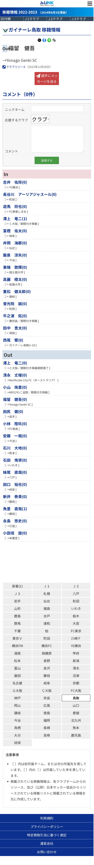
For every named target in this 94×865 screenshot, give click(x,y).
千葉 (17, 630)
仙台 (46, 601)
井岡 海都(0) (15, 242)
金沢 (46, 668)
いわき (76, 608)
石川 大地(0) (15, 448)
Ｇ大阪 (17, 690)
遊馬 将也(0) (15, 206)
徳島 (46, 712)
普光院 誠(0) (15, 303)
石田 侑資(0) (15, 460)
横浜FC (46, 645)
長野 (46, 660)
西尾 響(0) (13, 340)
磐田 (17, 675)
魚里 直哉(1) (15, 508)
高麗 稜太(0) (15, 279)
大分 (17, 735)
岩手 (17, 601)
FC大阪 (76, 690)
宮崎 (46, 735)
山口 (76, 705)
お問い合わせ (47, 851)
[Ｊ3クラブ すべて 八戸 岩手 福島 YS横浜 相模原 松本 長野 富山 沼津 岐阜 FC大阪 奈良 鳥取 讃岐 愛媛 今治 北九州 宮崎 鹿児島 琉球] (82, 19)
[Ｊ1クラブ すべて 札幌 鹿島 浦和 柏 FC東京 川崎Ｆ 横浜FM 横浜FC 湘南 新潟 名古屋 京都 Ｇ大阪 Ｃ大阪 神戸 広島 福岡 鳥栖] (35, 19)
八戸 (76, 593)
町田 (46, 638)
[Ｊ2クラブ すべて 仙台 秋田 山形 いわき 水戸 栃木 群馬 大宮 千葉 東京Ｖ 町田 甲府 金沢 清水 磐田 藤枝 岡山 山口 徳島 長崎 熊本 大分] (58, 19)
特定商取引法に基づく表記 (46, 835)
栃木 (76, 616)
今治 (17, 720)
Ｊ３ (17, 593)
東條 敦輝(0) (15, 267)
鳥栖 (17, 727)
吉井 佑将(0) (15, 182)
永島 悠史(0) (15, 520)
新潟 (76, 660)
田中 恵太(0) (15, 328)
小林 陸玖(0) (15, 423)
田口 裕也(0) (15, 484)
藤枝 (46, 675)
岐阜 (46, 683)
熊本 (76, 727)
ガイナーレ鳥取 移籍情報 (34, 29)
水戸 (46, 616)
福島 (46, 608)
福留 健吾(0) (15, 399)
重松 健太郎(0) (17, 291)
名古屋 (17, 683)
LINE (49, 41)
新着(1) (17, 586)
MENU (89, 3)
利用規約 (46, 818)
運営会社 (46, 843)
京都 (76, 683)
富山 (17, 668)
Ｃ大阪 (47, 690)
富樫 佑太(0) (15, 230)
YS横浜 (76, 645)
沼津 (76, 675)
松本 (17, 660)
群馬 (17, 623)
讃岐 (17, 712)
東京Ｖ (17, 638)
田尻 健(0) (13, 411)
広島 (46, 705)
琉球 (17, 742)
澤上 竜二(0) (15, 363)
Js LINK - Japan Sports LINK (47, 3)
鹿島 (17, 616)
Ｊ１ (46, 586)
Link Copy (54, 41)
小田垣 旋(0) (15, 533)
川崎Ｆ (76, 638)
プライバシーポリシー (46, 826)
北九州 (76, 720)
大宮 (76, 623)
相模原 (47, 653)
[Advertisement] (48, 562)
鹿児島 (76, 735)
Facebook (44, 41)
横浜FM (17, 645)
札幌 (46, 593)
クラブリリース (16, 67)
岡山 (17, 705)
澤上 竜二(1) (15, 218)
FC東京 (76, 630)
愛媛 (76, 712)
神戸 (17, 698)
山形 (17, 608)
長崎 (46, 727)
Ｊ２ (76, 586)
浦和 (46, 623)
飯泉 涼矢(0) (15, 255)
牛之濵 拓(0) (15, 315)
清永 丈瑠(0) (15, 375)
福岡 (46, 720)
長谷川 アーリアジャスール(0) (30, 194)
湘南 (17, 653)
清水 (76, 668)
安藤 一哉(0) (15, 435)
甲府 (76, 653)
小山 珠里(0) (15, 387)
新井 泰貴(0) (15, 496)
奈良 (46, 698)
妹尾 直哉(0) (15, 472)
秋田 (76, 601)
